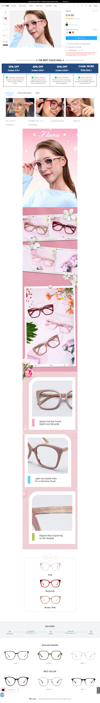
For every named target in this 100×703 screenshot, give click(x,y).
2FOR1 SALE (39, 5)
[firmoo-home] (5, 5)
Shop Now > (66, 1)
